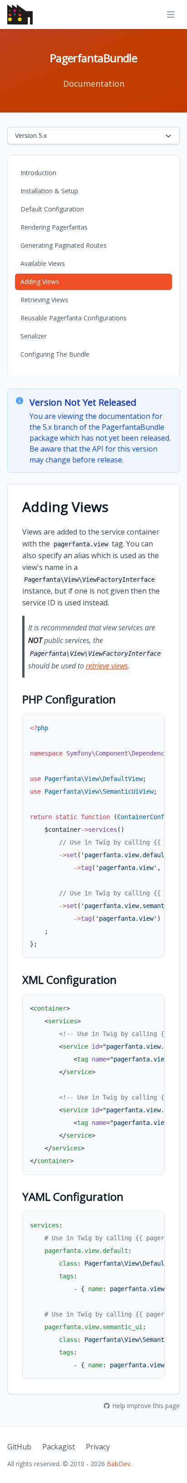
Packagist (58, 1447)
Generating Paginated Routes (63, 245)
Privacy (98, 1447)
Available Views (42, 263)
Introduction (38, 172)
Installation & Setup (49, 191)
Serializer (33, 336)
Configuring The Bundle (54, 354)
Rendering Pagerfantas (54, 227)
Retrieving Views (44, 299)
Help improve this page (146, 1405)
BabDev (118, 1463)
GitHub (19, 1447)
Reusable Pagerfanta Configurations (73, 318)
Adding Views (39, 281)
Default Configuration (52, 209)
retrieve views (107, 666)
